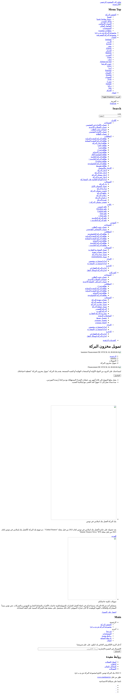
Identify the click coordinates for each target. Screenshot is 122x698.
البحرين (109, 55)
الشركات (112, 273)
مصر (110, 46)
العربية (118, 97)
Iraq (110, 88)
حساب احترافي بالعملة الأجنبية (95, 282)
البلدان (113, 37)
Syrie (110, 79)
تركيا (110, 86)
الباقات (113, 664)
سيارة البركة (102, 189)
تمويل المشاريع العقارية (97, 250)
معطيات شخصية (105, 31)
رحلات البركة (101, 195)
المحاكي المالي (110, 666)
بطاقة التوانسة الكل (99, 154)
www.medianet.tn (104, 677)
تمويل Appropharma (99, 257)
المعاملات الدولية (105, 316)
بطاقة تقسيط (101, 166)
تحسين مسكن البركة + (98, 202)
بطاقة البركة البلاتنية (99, 157)
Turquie (109, 84)
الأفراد (113, 120)
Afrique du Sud (106, 62)
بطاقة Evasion (101, 161)
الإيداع (109, 259)
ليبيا (110, 68)
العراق (109, 90)
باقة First (103, 214)
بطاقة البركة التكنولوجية (97, 164)
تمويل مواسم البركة (99, 302)
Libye (109, 66)
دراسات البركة (101, 198)
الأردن (109, 42)
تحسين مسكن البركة (98, 191)
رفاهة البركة (102, 193)
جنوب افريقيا (106, 64)
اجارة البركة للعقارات (98, 268)
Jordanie (108, 39)
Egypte (109, 44)
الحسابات (108, 123)
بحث (119, 114)
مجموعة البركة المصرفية (106, 35)
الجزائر (109, 51)
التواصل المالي (106, 26)
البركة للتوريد (101, 311)
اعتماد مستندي (101, 323)
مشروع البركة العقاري (98, 313)
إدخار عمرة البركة (100, 177)
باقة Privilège (102, 209)
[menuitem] (58, 101)
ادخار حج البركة (101, 173)
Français (113, 103)
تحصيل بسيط (101, 318)
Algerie (109, 48)
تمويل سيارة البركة (99, 254)
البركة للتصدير (101, 309)
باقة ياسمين (102, 207)
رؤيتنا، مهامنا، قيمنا (104, 19)
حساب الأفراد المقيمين (98, 132)
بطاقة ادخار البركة (99, 143)
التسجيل (117, 651)
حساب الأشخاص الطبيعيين (96, 229)
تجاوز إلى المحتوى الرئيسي (110, 2)
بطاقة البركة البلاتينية (98, 243)
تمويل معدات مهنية (99, 252)
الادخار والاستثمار (105, 168)
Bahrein (109, 53)
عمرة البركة (102, 200)
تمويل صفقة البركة (99, 307)
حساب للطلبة (101, 134)
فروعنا (109, 631)
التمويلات (108, 182)
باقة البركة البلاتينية (99, 218)
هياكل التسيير (106, 21)
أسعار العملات (110, 662)
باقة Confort (102, 211)
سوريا (109, 82)
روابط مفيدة (107, 636)
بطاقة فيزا (103, 148)
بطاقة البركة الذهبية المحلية (96, 141)
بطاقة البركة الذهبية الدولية (96, 139)
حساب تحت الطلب (99, 227)
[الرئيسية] (117, 4)
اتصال (114, 93)
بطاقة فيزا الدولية (100, 152)
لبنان (110, 59)
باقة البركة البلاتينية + (98, 220)
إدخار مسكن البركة (99, 175)
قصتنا (109, 17)
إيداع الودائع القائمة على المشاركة (93, 179)
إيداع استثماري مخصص (98, 261)
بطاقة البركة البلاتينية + (98, 159)
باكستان (108, 73)
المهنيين (113, 223)
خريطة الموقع (106, 638)
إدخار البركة (102, 170)
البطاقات (108, 136)
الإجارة (109, 266)
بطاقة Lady (102, 145)
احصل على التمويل (109, 612)
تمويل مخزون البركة (99, 304)
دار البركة (103, 184)
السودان (108, 77)
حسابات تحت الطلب (99, 129)
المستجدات (107, 28)
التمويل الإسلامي (105, 24)
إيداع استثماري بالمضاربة (97, 263)
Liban (109, 57)
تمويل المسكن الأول (99, 186)
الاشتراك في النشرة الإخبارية (110, 649)
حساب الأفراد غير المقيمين (96, 125)
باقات (109, 204)
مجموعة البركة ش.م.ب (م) (105, 33)
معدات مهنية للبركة (99, 300)
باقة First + (102, 216)
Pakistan (108, 70)
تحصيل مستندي (100, 320)
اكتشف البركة (110, 15)
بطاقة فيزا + (102, 150)
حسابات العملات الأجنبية (97, 279)
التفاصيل (117, 375)
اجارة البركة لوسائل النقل (97, 270)
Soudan (109, 75)
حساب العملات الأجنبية (98, 127)
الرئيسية (113, 356)
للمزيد (114, 536)
